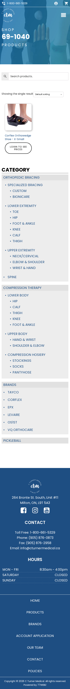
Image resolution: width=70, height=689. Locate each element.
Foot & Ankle (24, 223)
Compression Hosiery (26, 354)
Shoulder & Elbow (28, 345)
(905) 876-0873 (41, 537)
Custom (20, 191)
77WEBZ (41, 685)
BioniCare (21, 196)
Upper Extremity (21, 250)
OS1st (12, 422)
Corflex (15, 399)
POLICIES (35, 671)
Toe (16, 211)
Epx (10, 407)
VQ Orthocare (20, 430)
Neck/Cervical (26, 256)
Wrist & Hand (24, 268)
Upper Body (17, 334)
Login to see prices (18, 148)
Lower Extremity (22, 206)
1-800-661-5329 (17, 3)
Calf (17, 235)
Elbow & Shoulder (28, 262)
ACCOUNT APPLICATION (35, 636)
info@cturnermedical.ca (40, 548)
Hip (15, 217)
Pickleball (12, 440)
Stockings (22, 360)
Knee (17, 229)
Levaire (14, 414)
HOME (35, 600)
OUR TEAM (35, 647)
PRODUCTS (35, 612)
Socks (18, 366)
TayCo (13, 392)
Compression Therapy (22, 287)
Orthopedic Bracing (21, 177)
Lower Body (18, 295)
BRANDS (35, 624)
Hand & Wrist (24, 339)
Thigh (17, 241)
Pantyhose (22, 372)
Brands (9, 384)
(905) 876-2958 (38, 543)
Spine (12, 277)
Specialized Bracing (25, 185)
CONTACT (35, 659)
